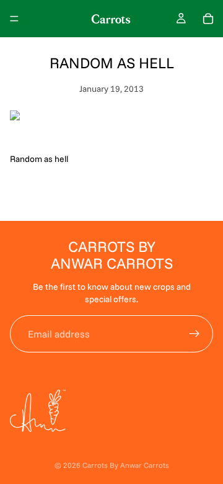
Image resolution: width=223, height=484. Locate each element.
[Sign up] (194, 334)
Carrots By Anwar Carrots (125, 465)
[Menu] (14, 18)
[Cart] (208, 18)
